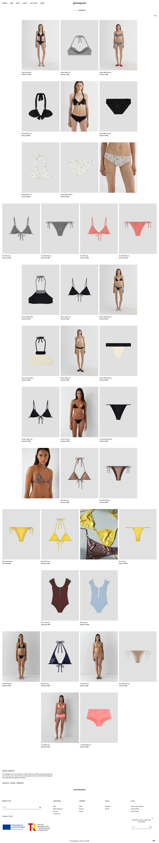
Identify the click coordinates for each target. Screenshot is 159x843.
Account (55, 811)
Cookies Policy (135, 809)
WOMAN (4, 3)
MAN (11, 3)
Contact (81, 809)
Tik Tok (107, 809)
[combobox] (154, 840)
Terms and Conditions (137, 806)
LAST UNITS (33, 3)
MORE (42, 3)
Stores (81, 811)
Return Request (57, 809)
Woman (75, 10)
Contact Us (56, 813)
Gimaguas (5, 783)
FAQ (54, 806)
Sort (155, 15)
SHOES (25, 3)
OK (40, 807)
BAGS (18, 3)
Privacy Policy (135, 811)
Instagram (108, 806)
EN (154, 841)
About (81, 806)
